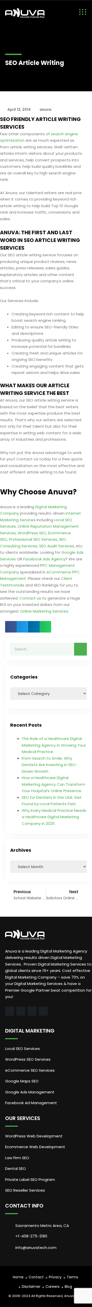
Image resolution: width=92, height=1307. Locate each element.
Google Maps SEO (22, 1081)
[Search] (80, 649)
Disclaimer (31, 1286)
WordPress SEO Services (28, 1059)
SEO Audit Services (56, 546)
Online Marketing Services (44, 611)
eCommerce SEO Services (30, 1070)
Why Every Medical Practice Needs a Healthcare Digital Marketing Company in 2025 (54, 817)
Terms (72, 1277)
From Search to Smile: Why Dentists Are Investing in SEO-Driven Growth (49, 765)
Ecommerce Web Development (35, 1146)
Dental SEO (15, 1168)
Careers (52, 1286)
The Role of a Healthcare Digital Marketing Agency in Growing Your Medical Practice (54, 745)
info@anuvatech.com (35, 1247)
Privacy (55, 1277)
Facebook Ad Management (31, 1102)
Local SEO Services (22, 1048)
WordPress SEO (32, 533)
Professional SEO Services (33, 539)
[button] (11, 627)
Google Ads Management (30, 1092)
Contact (36, 1277)
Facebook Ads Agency (44, 559)
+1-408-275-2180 (31, 1236)
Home (18, 1277)
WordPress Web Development (34, 1136)
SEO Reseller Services (25, 1190)
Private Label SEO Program (30, 1179)
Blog (68, 1286)
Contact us (30, 598)
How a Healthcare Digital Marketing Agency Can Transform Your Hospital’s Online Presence (53, 784)
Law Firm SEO (17, 1157)
